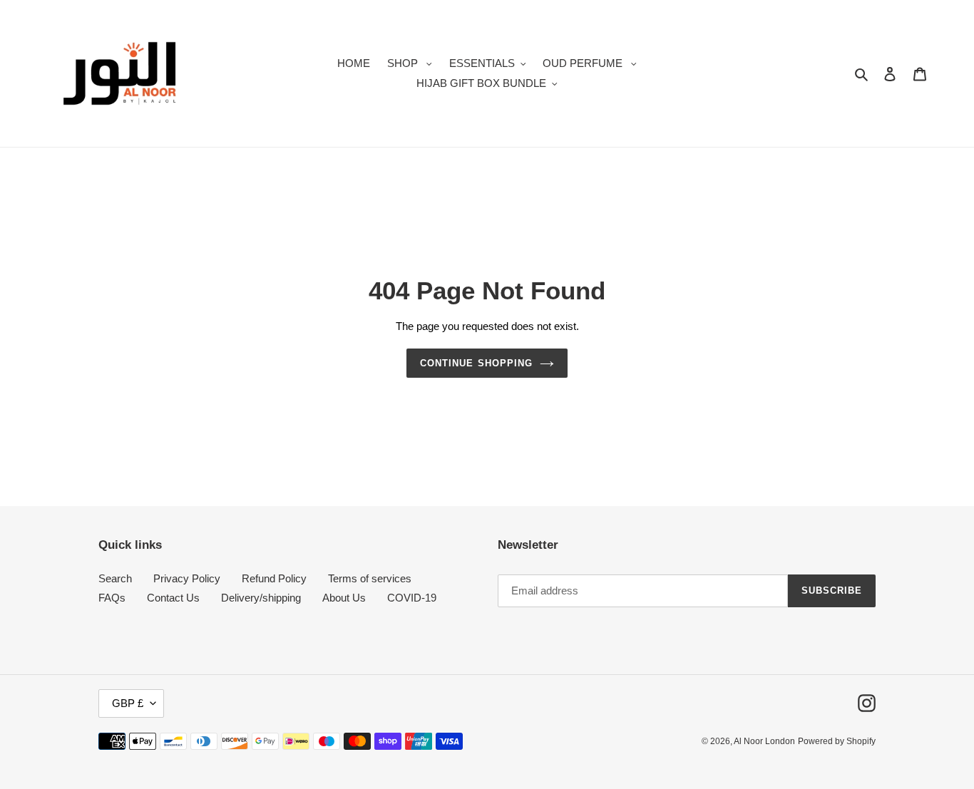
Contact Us (173, 598)
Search (115, 578)
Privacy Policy (186, 578)
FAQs (111, 598)
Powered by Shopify (837, 741)
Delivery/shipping (261, 598)
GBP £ (127, 703)
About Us (344, 598)
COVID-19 (411, 598)
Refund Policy (274, 578)
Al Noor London (764, 741)
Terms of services (369, 578)
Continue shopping (476, 363)
